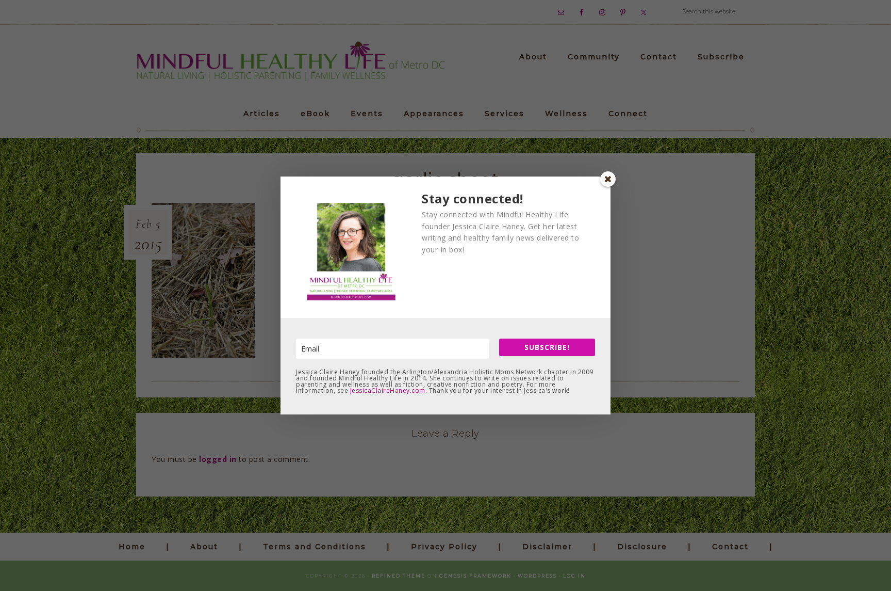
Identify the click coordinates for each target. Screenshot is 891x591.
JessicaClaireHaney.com (387, 390)
